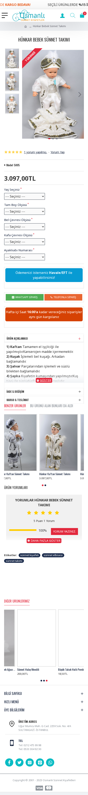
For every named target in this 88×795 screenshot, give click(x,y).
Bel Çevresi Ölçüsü (17, 220)
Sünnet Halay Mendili (15, 669)
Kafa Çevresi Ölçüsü (18, 235)
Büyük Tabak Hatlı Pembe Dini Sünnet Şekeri (64, 669)
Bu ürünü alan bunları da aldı (51, 406)
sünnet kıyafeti (29, 555)
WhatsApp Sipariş (26, 297)
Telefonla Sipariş (64, 297)
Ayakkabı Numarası (18, 250)
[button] (26, 94)
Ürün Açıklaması (17, 338)
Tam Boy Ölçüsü (15, 205)
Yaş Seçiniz (12, 189)
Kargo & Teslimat (18, 400)
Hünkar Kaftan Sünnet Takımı (19, 474)
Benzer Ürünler (15, 406)
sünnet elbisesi (53, 555)
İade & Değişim (15, 391)
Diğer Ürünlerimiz (17, 601)
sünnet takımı (14, 561)
